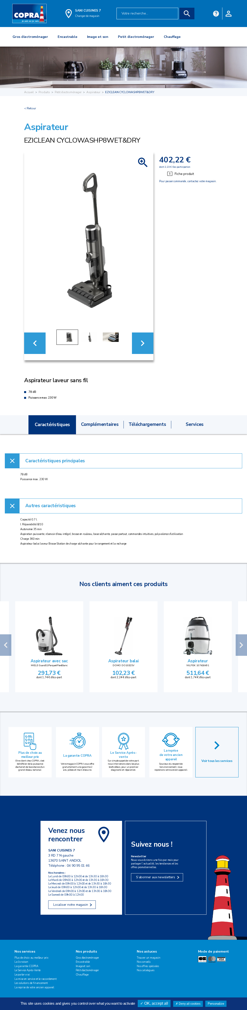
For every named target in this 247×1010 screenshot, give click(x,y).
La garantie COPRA (77, 756)
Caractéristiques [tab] (52, 425)
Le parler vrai (22, 974)
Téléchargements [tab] (147, 424)
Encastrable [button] (67, 36)
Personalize (216, 1003)
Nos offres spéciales (148, 966)
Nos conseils (144, 962)
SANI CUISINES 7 (88, 10)
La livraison (21, 962)
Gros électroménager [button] (30, 36)
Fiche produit (184, 174)
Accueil (29, 92)
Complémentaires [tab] (100, 424)
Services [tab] (195, 424)
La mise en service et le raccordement (35, 979)
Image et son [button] (97, 36)
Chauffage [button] (172, 36)
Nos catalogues (145, 970)
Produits (44, 92)
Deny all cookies (189, 1003)
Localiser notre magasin (70, 904)
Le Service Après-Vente (27, 970)
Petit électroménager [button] (136, 36)
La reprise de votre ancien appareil (170, 754)
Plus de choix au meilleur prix (29, 755)
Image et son (83, 966)
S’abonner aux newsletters (155, 877)
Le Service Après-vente (123, 755)
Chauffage (82, 974)
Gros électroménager (87, 958)
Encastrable (83, 962)
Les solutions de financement (31, 983)
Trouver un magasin (148, 958)
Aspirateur (93, 92)
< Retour (30, 108)
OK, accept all (155, 1003)
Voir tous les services (217, 761)
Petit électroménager (68, 92)
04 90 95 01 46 (78, 865)
